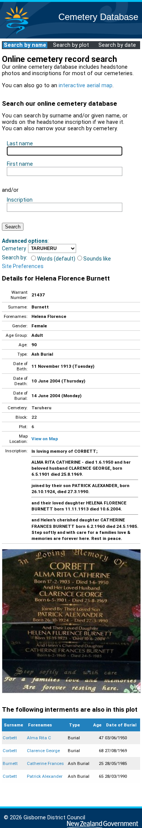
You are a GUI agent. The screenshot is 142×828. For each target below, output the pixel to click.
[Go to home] (17, 34)
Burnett (10, 763)
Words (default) (56, 259)
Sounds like (97, 259)
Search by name (25, 45)
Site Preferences (23, 266)
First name (20, 164)
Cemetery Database (98, 17)
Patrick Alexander (44, 776)
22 (34, 417)
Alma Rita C (39, 737)
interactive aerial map (85, 85)
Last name (20, 143)
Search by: (14, 257)
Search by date (117, 45)
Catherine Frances (45, 763)
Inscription (20, 200)
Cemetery (14, 248)
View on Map (44, 438)
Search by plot (71, 45)
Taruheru (41, 407)
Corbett (10, 737)
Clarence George (43, 750)
